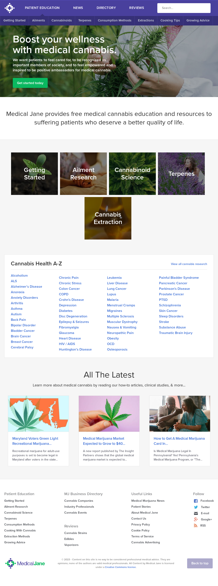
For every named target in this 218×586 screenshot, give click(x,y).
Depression (67, 305)
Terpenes (84, 20)
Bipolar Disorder (23, 325)
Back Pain (18, 319)
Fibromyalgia (69, 327)
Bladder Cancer (23, 330)
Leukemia (114, 277)
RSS (203, 525)
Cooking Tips (170, 20)
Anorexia (17, 292)
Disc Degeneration (73, 316)
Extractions (146, 20)
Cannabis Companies (78, 501)
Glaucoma (66, 333)
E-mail (205, 513)
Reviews (136, 8)
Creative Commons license (120, 567)
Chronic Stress (70, 283)
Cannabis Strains (75, 533)
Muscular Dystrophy (122, 322)
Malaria (113, 299)
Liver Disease (117, 283)
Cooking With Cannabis (20, 530)
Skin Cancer (168, 311)
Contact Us (138, 518)
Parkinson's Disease (174, 288)
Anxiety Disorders (24, 297)
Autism (16, 314)
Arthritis (17, 303)
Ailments (38, 20)
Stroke (164, 322)
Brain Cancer (21, 336)
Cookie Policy (140, 530)
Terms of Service (142, 536)
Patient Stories (141, 507)
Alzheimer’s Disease (26, 286)
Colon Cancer (69, 288)
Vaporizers (71, 545)
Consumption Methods (114, 20)
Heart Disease (70, 338)
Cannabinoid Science (18, 512)
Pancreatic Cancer (173, 283)
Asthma (17, 308)
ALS (14, 281)
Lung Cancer (116, 288)
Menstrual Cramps (121, 305)
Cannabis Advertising (145, 542)
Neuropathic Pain (120, 333)
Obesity (113, 338)
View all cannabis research (189, 264)
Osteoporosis (117, 349)
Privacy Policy (140, 524)
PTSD (163, 299)
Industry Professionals (79, 507)
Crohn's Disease (71, 299)
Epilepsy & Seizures (74, 322)
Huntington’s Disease (75, 349)
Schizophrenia (170, 305)
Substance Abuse (172, 327)
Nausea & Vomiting (121, 327)
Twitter (205, 507)
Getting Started (14, 20)
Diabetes (66, 311)
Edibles (69, 539)
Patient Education (42, 8)
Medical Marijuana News (148, 501)
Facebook (207, 501)
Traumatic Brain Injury (175, 333)
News (78, 8)
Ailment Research (16, 507)
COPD (63, 294)
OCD (110, 344)
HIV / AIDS (67, 344)
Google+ (206, 519)
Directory (106, 8)
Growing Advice (197, 20)
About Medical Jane (144, 512)
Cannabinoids (62, 20)
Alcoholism (19, 275)
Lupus (111, 294)
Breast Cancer (22, 342)
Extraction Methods (17, 536)
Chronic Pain (69, 277)
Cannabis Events (75, 512)
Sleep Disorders (171, 316)
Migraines (114, 311)
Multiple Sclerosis (120, 316)
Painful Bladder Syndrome (179, 277)
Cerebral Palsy (22, 347)
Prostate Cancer (171, 294)
